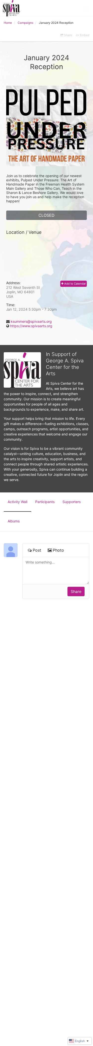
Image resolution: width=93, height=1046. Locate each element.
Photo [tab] (58, 550)
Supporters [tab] (71, 502)
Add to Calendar (74, 283)
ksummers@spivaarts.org (31, 321)
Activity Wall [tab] (17, 502)
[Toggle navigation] (86, 8)
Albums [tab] (14, 521)
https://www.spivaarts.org (31, 326)
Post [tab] (37, 550)
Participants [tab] (45, 502)
